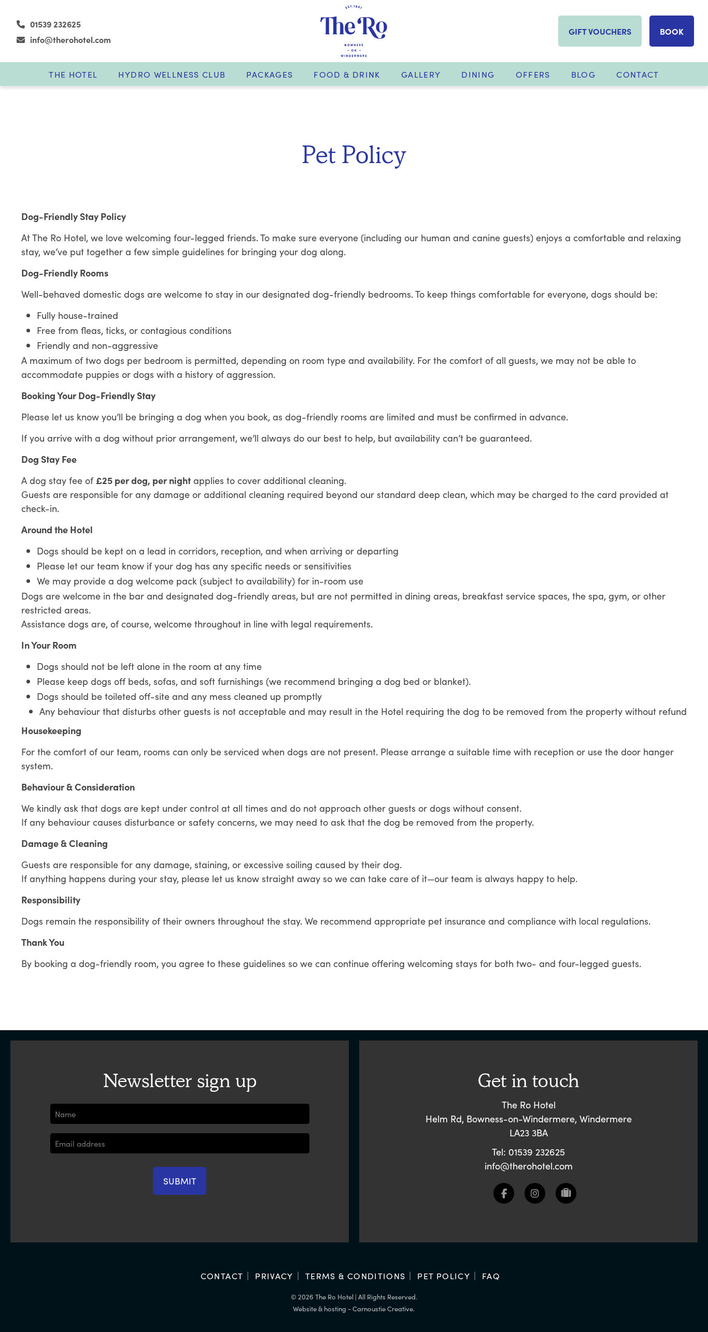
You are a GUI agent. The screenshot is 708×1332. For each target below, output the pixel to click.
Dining (477, 74)
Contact (637, 74)
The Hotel (73, 74)
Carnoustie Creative (382, 1308)
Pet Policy (443, 1275)
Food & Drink (347, 74)
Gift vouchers (600, 31)
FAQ (491, 1275)
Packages (269, 74)
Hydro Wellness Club (171, 74)
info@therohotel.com (70, 39)
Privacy (274, 1275)
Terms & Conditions (355, 1275)
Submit (179, 1181)
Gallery (421, 74)
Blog (583, 74)
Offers (533, 74)
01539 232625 (55, 24)
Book (672, 31)
